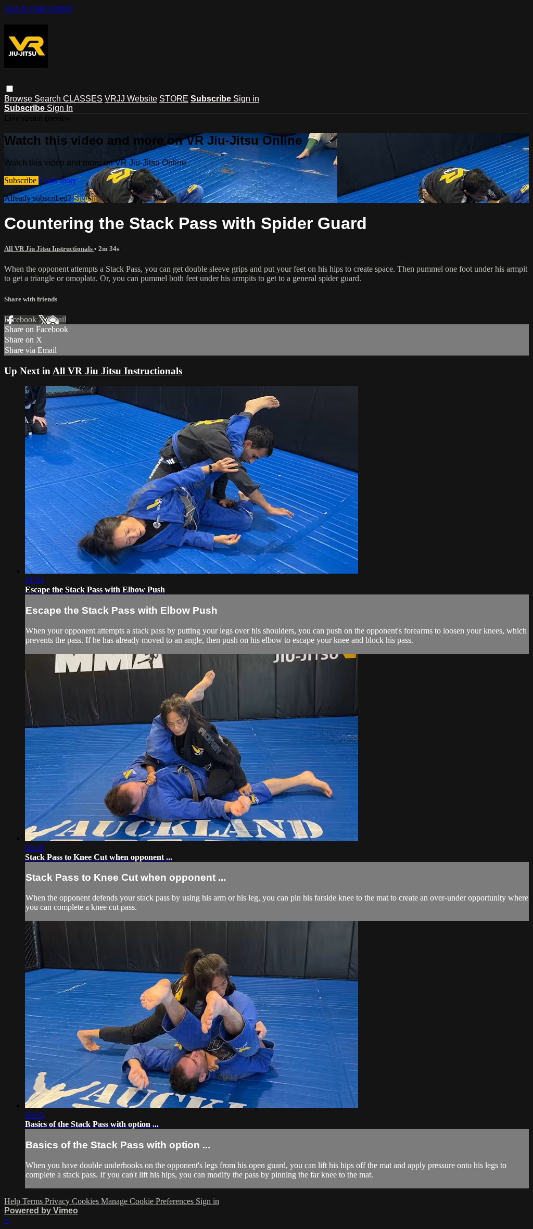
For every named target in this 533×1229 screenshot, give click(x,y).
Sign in (246, 98)
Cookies (86, 1201)
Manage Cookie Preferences (148, 1201)
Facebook (21, 319)
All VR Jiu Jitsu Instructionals (49, 248)
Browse (19, 98)
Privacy (58, 1201)
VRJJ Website (131, 98)
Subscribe (21, 180)
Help (13, 1201)
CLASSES (83, 98)
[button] (9, 88)
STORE (173, 98)
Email (56, 319)
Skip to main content (38, 8)
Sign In (60, 108)
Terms (33, 1201)
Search (48, 98)
